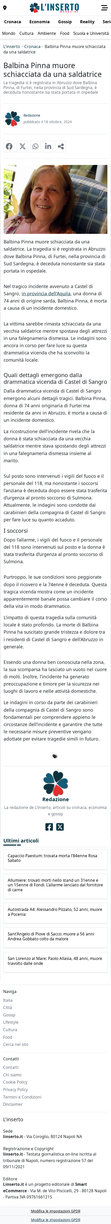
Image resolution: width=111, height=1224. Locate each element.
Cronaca (32, 46)
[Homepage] (55, 8)
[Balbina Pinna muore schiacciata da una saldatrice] (9, 146)
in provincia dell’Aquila (46, 293)
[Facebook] (49, 827)
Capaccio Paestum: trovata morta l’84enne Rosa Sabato (52, 858)
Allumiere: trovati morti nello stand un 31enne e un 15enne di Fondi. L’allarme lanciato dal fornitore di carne (55, 885)
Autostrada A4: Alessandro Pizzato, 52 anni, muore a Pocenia (55, 912)
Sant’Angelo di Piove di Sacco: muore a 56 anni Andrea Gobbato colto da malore (51, 936)
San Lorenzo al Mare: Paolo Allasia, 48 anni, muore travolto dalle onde (55, 961)
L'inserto (11, 46)
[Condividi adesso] (61, 146)
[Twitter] (60, 827)
